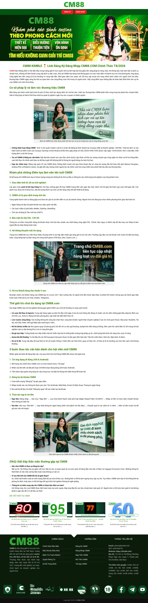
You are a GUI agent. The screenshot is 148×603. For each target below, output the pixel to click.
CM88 (12, 548)
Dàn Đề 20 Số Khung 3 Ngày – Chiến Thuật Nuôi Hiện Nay (24, 520)
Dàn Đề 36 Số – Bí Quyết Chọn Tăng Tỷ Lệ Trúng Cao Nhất (90, 520)
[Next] (138, 517)
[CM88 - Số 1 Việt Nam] (74, 4)
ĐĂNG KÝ (67, 12)
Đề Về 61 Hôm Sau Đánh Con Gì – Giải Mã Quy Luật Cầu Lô (123, 520)
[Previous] (9, 517)
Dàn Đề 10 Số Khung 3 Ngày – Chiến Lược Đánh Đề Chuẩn (57, 520)
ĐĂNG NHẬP (80, 12)
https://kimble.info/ (124, 551)
